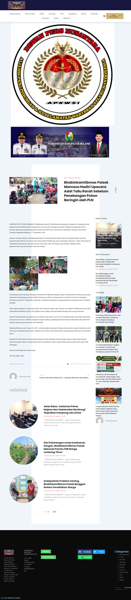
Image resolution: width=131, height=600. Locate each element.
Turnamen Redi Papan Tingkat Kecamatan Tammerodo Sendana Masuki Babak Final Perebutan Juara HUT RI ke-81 (107, 348)
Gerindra (52, 14)
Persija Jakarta (14, 14)
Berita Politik (30, 14)
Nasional (66, 18)
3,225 (54, 512)
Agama (121, 580)
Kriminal (71, 178)
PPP (62, 14)
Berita (83, 14)
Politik (56, 18)
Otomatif (45, 18)
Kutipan (121, 567)
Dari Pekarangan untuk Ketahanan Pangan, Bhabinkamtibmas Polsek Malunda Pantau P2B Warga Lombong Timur (64, 447)
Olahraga (94, 14)
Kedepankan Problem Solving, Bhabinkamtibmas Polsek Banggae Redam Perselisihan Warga (64, 484)
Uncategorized (124, 554)
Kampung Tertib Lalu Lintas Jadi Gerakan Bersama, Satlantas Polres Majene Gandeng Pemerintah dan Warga (108, 318)
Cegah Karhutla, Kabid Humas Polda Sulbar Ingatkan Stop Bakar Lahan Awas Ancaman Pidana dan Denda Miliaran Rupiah (107, 411)
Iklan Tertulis (123, 572)
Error (121, 575)
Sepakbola (72, 14)
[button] (104, 16)
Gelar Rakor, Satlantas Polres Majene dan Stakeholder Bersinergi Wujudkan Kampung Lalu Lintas (64, 409)
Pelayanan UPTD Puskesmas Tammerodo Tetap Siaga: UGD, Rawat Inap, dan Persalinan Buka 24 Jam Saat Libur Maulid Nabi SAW (108, 379)
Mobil (42, 14)
